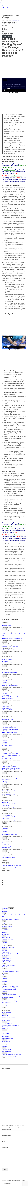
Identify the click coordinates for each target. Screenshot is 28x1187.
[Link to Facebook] (18, 1185)
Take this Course (7, 36)
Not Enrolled (4, 25)
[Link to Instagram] (20, 1185)
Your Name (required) (6, 1129)
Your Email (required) (6, 1135)
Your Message (5, 1147)
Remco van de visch (15, 20)
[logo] (11, 8)
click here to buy (9, 170)
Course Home (5, 908)
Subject (3, 1141)
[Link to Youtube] (22, 1185)
